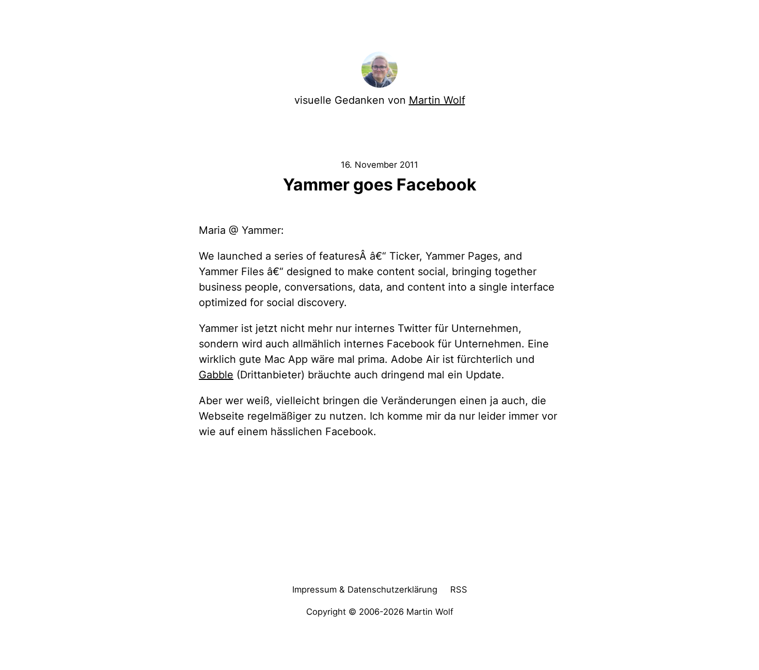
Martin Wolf (437, 100)
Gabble (216, 375)
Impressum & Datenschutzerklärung (364, 589)
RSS (458, 589)
